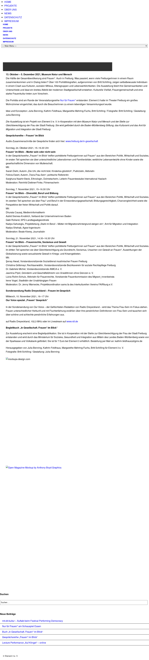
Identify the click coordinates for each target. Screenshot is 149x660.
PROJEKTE (10, 5)
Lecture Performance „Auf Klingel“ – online (24, 642)
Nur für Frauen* (68, 100)
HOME (7, 1)
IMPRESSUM (11, 21)
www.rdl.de (72, 321)
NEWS (7, 13)
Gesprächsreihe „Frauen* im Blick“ (20, 637)
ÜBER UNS (10, 9)
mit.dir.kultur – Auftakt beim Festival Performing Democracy (32, 620)
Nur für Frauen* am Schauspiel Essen (21, 626)
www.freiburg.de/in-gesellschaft (81, 141)
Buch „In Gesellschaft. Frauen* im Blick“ (22, 631)
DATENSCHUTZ (13, 17)
